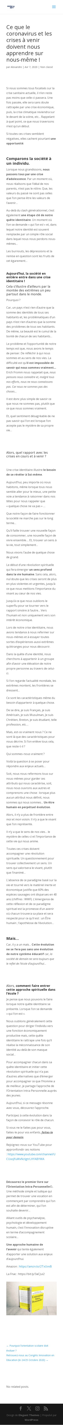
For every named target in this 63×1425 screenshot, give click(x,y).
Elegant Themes (29, 1415)
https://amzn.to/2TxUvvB (35, 1266)
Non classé (46, 67)
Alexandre (16, 67)
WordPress (31, 1419)
